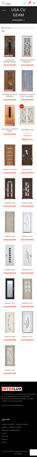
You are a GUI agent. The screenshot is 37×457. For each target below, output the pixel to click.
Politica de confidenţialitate (11, 430)
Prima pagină (7, 28)
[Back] (4, 10)
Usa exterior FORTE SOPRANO (9, 95)
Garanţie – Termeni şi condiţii (11, 427)
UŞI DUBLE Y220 (27, 130)
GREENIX (19, 454)
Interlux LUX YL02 (10, 169)
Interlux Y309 (10, 370)
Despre (4, 433)
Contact (4, 442)
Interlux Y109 (27, 303)
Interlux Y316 (10, 236)
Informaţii (5, 436)
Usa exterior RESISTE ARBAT (10, 130)
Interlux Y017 (27, 169)
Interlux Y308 (27, 203)
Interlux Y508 (10, 336)
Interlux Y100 (27, 236)
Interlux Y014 (27, 270)
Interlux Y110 (10, 303)
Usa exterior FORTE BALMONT (27, 61)
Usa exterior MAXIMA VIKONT (9, 61)
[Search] (24, 3)
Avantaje (5, 439)
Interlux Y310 (27, 336)
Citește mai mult (9, 65)
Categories (17, 20)
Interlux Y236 (10, 270)
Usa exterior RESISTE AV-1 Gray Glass (27, 95)
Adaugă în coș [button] (27, 139)
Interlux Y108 (10, 203)
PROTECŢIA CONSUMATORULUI (12, 405)
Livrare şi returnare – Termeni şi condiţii (15, 424)
